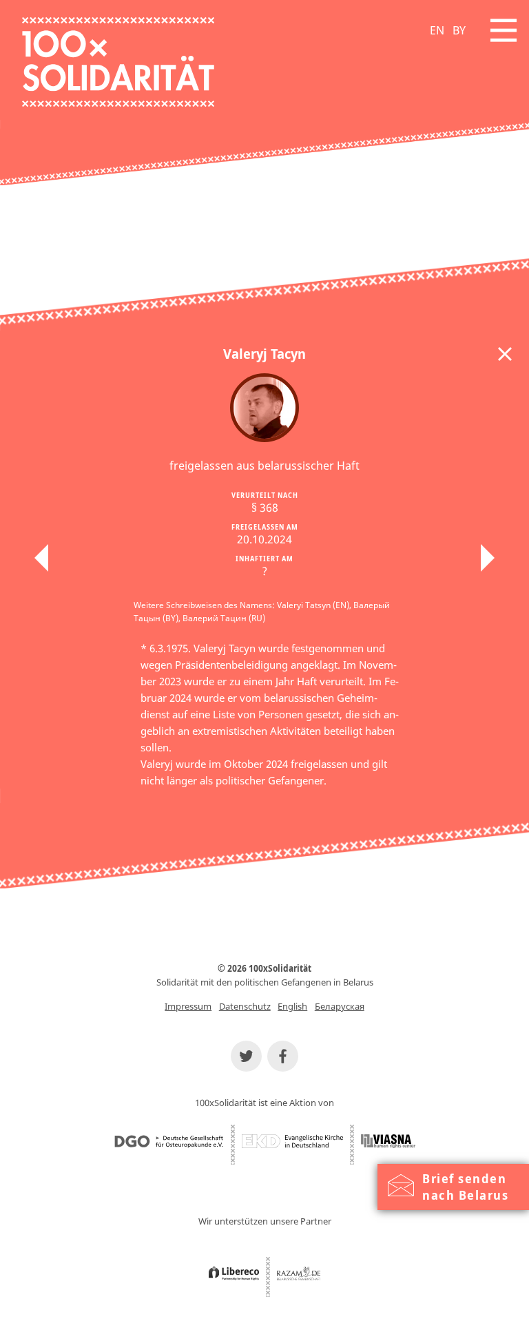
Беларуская (339, 1006)
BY (459, 30)
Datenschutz (245, 1006)
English (292, 1006)
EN (437, 30)
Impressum (188, 1006)
